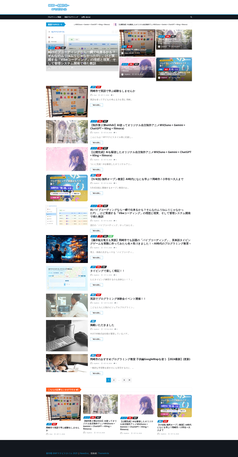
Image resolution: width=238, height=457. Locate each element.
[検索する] (191, 17)
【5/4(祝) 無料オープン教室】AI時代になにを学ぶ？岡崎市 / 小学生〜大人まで (174, 73)
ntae (126, 53)
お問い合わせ (85, 17)
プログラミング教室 (54, 17)
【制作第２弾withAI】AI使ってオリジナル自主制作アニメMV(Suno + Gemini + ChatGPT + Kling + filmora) (174, 41)
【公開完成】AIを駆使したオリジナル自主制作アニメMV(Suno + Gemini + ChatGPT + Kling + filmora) (81, 59)
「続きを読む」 (96, 105)
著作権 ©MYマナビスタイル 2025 (62, 453)
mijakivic (54, 68)
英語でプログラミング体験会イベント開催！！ (118, 298)
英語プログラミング (71, 17)
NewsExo (84, 453)
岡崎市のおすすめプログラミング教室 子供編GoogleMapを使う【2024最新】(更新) (140, 359)
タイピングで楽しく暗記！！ (107, 270)
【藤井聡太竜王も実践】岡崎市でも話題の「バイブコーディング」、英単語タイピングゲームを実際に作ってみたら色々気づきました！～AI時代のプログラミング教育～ (140, 241)
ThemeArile (103, 453)
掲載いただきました (102, 325)
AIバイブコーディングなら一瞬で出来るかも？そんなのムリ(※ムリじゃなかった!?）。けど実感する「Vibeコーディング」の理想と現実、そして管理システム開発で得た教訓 (140, 213)
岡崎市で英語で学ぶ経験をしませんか (134, 49)
